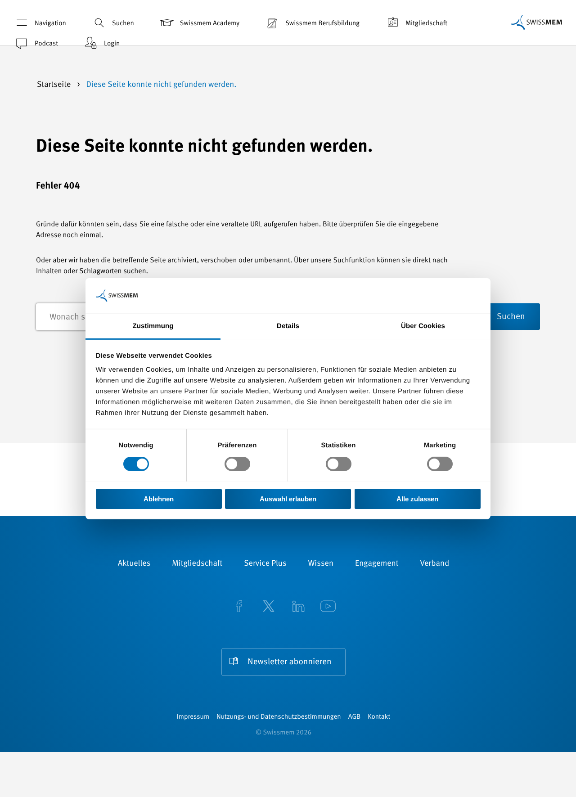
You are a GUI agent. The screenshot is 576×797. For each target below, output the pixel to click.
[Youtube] (328, 607)
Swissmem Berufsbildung (322, 23)
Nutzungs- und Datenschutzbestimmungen (278, 717)
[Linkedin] (298, 607)
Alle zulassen (417, 498)
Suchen (123, 23)
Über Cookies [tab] (423, 325)
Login (112, 44)
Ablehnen (159, 498)
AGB (354, 717)
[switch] (237, 464)
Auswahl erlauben (288, 498)
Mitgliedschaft (426, 23)
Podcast (46, 44)
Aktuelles (134, 564)
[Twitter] (268, 607)
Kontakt (379, 717)
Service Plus (265, 564)
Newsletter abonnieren (289, 662)
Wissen (320, 564)
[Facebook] (239, 607)
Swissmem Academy (209, 23)
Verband (434, 564)
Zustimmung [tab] (153, 325)
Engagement (377, 564)
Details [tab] (288, 325)
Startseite (55, 85)
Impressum (193, 717)
